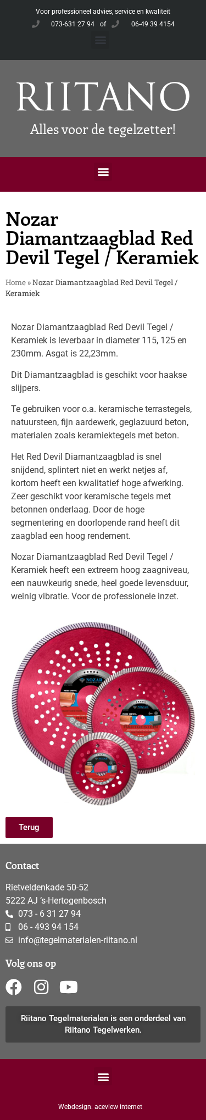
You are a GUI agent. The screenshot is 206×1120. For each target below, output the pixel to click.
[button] (100, 40)
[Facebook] (13, 987)
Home (15, 282)
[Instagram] (41, 987)
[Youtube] (68, 987)
